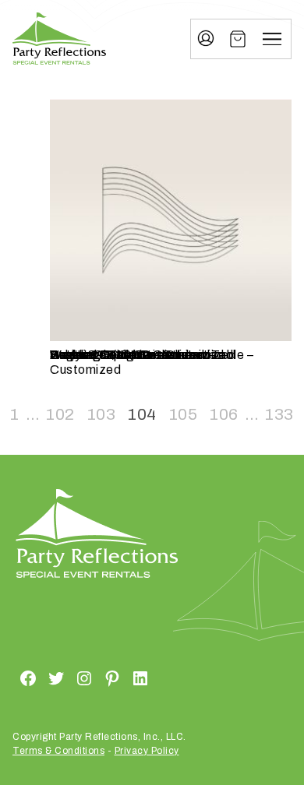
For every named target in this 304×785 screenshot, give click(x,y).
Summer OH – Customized (127, 354)
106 (224, 414)
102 (60, 414)
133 (279, 414)
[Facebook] (9, 678)
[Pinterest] (93, 678)
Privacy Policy (147, 750)
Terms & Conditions (58, 750)
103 (101, 414)
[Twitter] (37, 678)
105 (183, 414)
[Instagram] (65, 678)
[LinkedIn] (121, 678)
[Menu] (272, 38)
